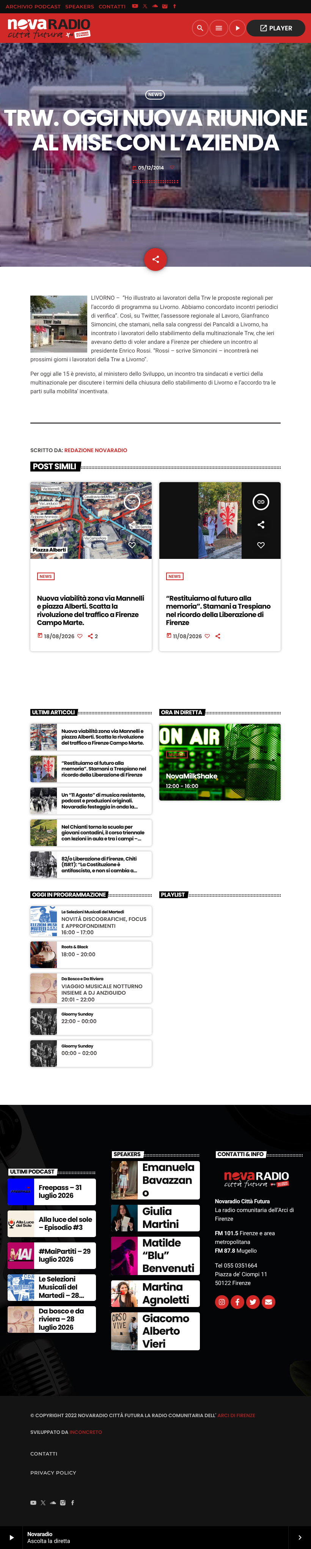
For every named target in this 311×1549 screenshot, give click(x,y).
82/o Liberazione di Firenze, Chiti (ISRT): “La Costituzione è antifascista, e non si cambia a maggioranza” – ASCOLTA (99, 867)
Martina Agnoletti (165, 1293)
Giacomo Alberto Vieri (165, 1331)
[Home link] (49, 28)
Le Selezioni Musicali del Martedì (92, 912)
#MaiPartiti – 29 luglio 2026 (65, 1256)
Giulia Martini (160, 1218)
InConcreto (85, 1432)
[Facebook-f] (237, 1302)
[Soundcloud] (155, 6)
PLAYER (275, 28)
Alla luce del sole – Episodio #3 (65, 1224)
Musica (177, 755)
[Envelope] (268, 1302)
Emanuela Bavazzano (168, 1180)
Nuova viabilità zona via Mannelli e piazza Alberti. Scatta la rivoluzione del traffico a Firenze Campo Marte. (90, 611)
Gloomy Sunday (77, 1014)
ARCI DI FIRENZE (236, 1415)
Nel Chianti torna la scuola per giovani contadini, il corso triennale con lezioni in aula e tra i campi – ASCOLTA (103, 835)
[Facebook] (175, 6)
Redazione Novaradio (95, 450)
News (155, 95)
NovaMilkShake (191, 776)
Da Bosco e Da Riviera (82, 978)
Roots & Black (74, 947)
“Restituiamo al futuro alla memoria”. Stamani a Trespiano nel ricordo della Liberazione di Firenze (218, 611)
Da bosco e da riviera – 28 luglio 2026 (61, 1319)
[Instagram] (165, 6)
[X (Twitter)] (145, 6)
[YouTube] (135, 6)
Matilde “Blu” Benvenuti (168, 1256)
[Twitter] (253, 1302)
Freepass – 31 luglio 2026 (60, 1192)
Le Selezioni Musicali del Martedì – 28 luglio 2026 (59, 1292)
